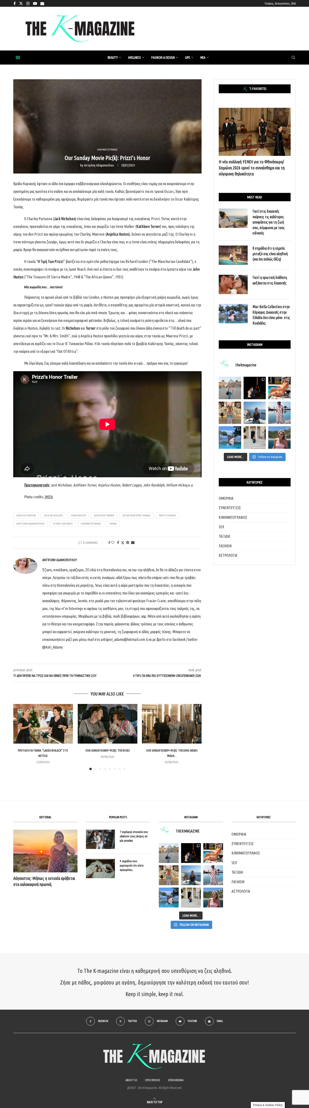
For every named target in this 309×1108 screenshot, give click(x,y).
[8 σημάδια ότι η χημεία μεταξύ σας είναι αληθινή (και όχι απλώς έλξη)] (233, 255)
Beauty (113, 57)
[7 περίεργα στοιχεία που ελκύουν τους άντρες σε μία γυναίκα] (100, 839)
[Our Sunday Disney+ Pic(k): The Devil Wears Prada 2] (172, 724)
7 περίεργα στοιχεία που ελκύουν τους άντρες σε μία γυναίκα (134, 836)
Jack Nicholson (53, 515)
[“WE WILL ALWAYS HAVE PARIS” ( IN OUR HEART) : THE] (169, 853)
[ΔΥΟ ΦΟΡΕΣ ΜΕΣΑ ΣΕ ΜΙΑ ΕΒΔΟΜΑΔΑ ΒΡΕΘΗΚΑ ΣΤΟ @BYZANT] (169, 875)
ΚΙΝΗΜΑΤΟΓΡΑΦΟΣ (233, 517)
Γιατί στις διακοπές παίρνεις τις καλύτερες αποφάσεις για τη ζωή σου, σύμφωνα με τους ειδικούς (269, 222)
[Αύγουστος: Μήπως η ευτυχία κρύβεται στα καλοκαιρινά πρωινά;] (45, 851)
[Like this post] (112, 542)
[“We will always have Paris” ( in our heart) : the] (230, 388)
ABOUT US (131, 1080)
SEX (221, 527)
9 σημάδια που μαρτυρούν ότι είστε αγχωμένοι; (132, 865)
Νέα (202, 57)
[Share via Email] (132, 542)
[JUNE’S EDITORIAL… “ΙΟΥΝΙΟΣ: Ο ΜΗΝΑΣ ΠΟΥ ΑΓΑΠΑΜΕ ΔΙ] (213, 897)
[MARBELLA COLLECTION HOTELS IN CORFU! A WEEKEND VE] (169, 897)
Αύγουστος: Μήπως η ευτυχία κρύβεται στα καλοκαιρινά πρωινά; (44, 881)
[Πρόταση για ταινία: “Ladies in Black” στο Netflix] (43, 724)
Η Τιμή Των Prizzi (63, 523)
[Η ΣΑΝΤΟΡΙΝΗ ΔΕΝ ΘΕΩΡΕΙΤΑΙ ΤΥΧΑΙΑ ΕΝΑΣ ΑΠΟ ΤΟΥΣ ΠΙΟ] (191, 875)
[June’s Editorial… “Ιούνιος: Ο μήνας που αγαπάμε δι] (279, 437)
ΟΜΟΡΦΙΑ (226, 498)
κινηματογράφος (91, 523)
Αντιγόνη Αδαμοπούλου (99, 165)
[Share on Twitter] (122, 543)
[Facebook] (14, 3)
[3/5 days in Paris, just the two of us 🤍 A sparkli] (255, 388)
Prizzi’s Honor (167, 515)
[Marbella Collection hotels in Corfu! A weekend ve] (230, 437)
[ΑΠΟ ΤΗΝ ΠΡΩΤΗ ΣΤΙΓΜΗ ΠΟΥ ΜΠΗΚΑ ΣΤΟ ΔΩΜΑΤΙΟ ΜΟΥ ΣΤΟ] (213, 875)
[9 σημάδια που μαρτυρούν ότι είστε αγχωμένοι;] (100, 868)
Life (187, 57)
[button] (20, 737)
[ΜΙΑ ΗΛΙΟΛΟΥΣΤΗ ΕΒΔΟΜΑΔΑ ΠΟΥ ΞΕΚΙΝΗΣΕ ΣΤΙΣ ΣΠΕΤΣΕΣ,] (191, 897)
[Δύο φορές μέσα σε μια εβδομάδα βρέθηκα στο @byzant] (230, 413)
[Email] (42, 3)
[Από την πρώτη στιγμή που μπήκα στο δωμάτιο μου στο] (279, 413)
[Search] (293, 58)
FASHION (225, 546)
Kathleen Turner (104, 515)
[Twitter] (21, 3)
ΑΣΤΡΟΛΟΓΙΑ (228, 555)
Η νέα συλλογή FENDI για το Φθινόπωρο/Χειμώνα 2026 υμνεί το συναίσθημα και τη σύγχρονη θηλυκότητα (252, 167)
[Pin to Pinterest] (127, 542)
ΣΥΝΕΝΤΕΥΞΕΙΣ (230, 508)
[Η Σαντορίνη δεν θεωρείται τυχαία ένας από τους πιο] (255, 413)
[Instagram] (28, 3)
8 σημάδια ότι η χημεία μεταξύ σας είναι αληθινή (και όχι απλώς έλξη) (270, 253)
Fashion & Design (163, 57)
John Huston (78, 515)
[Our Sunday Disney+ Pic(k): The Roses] (107, 724)
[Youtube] (35, 3)
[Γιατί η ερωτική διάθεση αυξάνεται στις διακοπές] (233, 284)
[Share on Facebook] (118, 542)
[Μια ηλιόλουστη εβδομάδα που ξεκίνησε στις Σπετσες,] (255, 437)
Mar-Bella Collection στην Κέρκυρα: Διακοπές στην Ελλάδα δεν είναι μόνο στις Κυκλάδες (271, 314)
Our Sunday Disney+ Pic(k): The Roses (107, 750)
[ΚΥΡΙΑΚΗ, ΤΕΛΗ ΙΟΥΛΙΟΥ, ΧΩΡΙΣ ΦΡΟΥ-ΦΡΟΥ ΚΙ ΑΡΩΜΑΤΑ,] (213, 853)
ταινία (113, 523)
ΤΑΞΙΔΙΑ (224, 536)
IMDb (49, 497)
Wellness (134, 57)
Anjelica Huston (26, 515)
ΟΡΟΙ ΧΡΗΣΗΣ (152, 1080)
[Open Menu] (17, 57)
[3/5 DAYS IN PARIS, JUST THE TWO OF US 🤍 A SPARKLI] (191, 853)
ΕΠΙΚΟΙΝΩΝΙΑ (175, 1080)
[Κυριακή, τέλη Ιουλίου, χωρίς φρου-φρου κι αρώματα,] (279, 388)
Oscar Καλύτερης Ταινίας (136, 515)
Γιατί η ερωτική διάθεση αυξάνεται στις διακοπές (270, 280)
